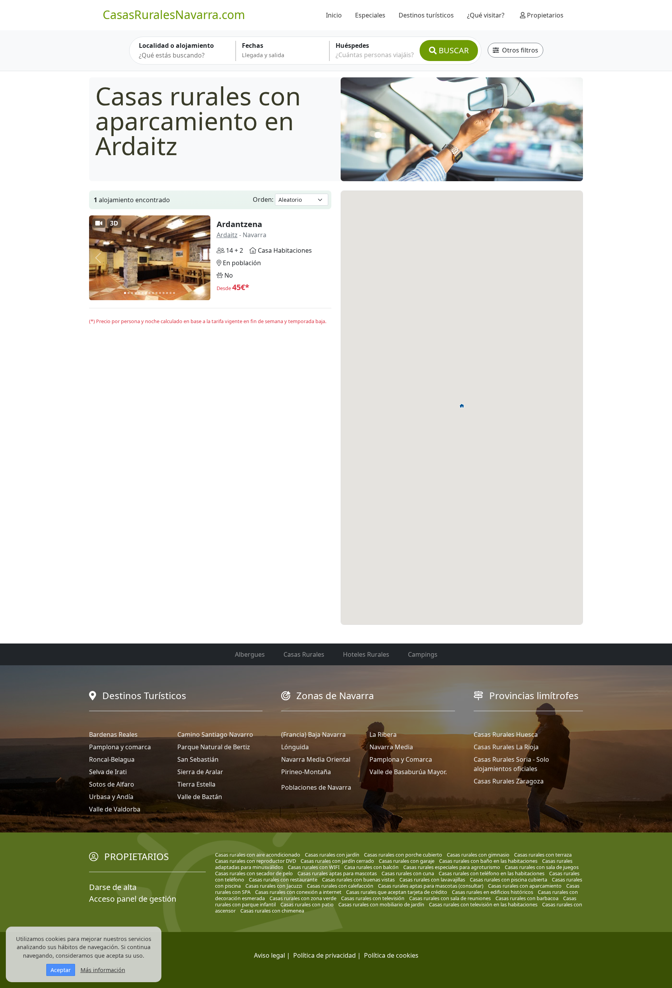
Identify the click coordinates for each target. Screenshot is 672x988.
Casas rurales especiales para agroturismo (451, 867)
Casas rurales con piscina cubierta (508, 879)
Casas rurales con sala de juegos (542, 867)
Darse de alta (112, 887)
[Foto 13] (167, 293)
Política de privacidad (324, 955)
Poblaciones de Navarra (316, 787)
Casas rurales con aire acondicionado (257, 854)
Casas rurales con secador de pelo (254, 873)
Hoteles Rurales (366, 654)
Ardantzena (239, 224)
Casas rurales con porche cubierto (403, 854)
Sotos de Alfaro (111, 784)
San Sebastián (198, 759)
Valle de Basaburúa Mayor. (408, 772)
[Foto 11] (160, 293)
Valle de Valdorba (114, 809)
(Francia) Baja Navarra (313, 734)
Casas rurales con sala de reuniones (450, 898)
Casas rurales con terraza (543, 854)
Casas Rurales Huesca (506, 734)
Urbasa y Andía (111, 796)
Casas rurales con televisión (372, 898)
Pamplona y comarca (120, 747)
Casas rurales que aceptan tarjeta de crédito (396, 891)
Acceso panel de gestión (132, 899)
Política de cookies (391, 955)
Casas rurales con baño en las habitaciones (488, 860)
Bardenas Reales (113, 734)
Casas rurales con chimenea (272, 910)
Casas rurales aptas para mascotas (337, 873)
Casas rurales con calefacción (340, 885)
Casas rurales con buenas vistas (358, 879)
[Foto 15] (174, 293)
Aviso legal (269, 955)
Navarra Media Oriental (315, 759)
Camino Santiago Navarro (215, 734)
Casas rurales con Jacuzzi (273, 885)
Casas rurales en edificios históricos (492, 891)
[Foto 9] (153, 293)
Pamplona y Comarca (400, 759)
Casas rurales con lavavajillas (432, 879)
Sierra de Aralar (200, 772)
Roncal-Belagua (112, 759)
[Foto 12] (163, 293)
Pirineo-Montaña (306, 772)
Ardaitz (227, 235)
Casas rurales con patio (307, 904)
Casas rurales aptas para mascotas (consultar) (430, 885)
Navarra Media (391, 747)
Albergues (250, 654)
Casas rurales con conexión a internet (298, 891)
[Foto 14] (171, 293)
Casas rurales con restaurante (283, 879)
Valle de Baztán (199, 796)
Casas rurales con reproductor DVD (255, 860)
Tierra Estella (196, 784)
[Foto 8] (149, 293)
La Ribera (383, 734)
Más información (102, 970)
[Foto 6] (143, 293)
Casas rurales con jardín (332, 854)
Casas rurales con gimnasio (478, 854)
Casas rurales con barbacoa (526, 898)
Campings (423, 654)
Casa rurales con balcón (371, 867)
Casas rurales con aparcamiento (525, 885)
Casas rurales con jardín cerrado (337, 860)
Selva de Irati (108, 772)
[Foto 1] (125, 293)
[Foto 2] (129, 293)
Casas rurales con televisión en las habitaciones (483, 904)
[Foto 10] (157, 293)
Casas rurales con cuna (408, 873)
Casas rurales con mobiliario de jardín (381, 904)
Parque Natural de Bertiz (213, 747)
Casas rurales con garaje (406, 860)
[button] (462, 405)
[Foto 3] (132, 293)
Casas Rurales (304, 654)
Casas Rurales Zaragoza (509, 781)
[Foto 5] (139, 293)
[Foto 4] (135, 293)
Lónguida (295, 747)
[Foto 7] (146, 293)
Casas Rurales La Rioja (506, 747)
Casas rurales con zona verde (303, 898)
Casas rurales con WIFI (314, 867)
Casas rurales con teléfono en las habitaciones (491, 873)
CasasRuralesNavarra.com (174, 15)
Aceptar (61, 970)
